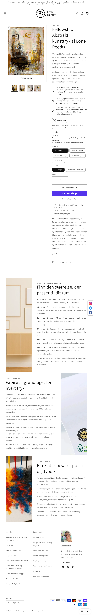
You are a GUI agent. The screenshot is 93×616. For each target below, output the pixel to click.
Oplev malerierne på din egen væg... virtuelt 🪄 (16, 538)
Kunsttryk (58, 170)
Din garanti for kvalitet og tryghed (42, 544)
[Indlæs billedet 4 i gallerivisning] (37, 88)
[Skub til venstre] (8, 88)
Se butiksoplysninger (62, 214)
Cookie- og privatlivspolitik (43, 566)
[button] (4, 13)
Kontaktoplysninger (40, 551)
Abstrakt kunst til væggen (15, 574)
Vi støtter (36, 571)
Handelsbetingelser (40, 556)
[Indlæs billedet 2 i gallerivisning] (22, 88)
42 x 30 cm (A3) (77, 151)
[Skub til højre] (44, 88)
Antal (54, 175)
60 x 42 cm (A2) (60, 151)
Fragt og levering (39, 561)
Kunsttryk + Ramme (75, 170)
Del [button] (55, 254)
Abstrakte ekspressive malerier (17, 561)
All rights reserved (25, 611)
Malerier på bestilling (13, 550)
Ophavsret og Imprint (41, 576)
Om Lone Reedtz (12, 579)
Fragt (54, 138)
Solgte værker (11, 555)
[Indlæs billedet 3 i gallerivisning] (30, 88)
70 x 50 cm (59, 161)
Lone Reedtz (66, 545)
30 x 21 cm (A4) (60, 156)
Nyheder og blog (39, 538)
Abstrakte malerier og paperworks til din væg (14, 567)
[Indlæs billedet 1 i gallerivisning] (14, 88)
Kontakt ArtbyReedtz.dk (14, 584)
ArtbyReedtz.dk (14, 611)
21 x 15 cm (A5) (77, 156)
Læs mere (68, 128)
